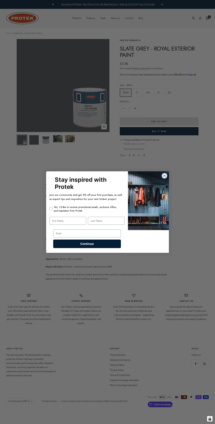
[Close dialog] (164, 175)
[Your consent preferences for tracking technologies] (209, 418)
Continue (87, 244)
